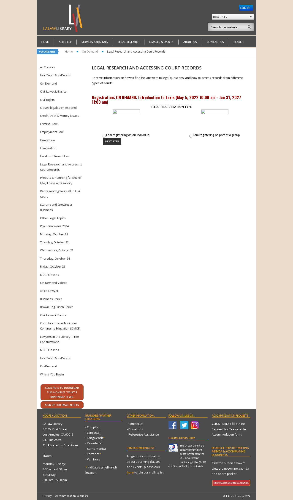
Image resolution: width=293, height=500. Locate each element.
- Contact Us (135, 424)
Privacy (47, 495)
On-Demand (90, 51)
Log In (245, 8)
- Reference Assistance (143, 434)
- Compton (92, 427)
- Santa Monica (95, 449)
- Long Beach (94, 438)
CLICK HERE (220, 424)
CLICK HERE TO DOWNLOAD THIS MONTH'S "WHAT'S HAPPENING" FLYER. (62, 392)
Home (69, 51)
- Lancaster (93, 433)
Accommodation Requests (71, 495)
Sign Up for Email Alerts (62, 405)
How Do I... (220, 17)
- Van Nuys (92, 459)
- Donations (135, 429)
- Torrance (93, 454)
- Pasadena (93, 443)
